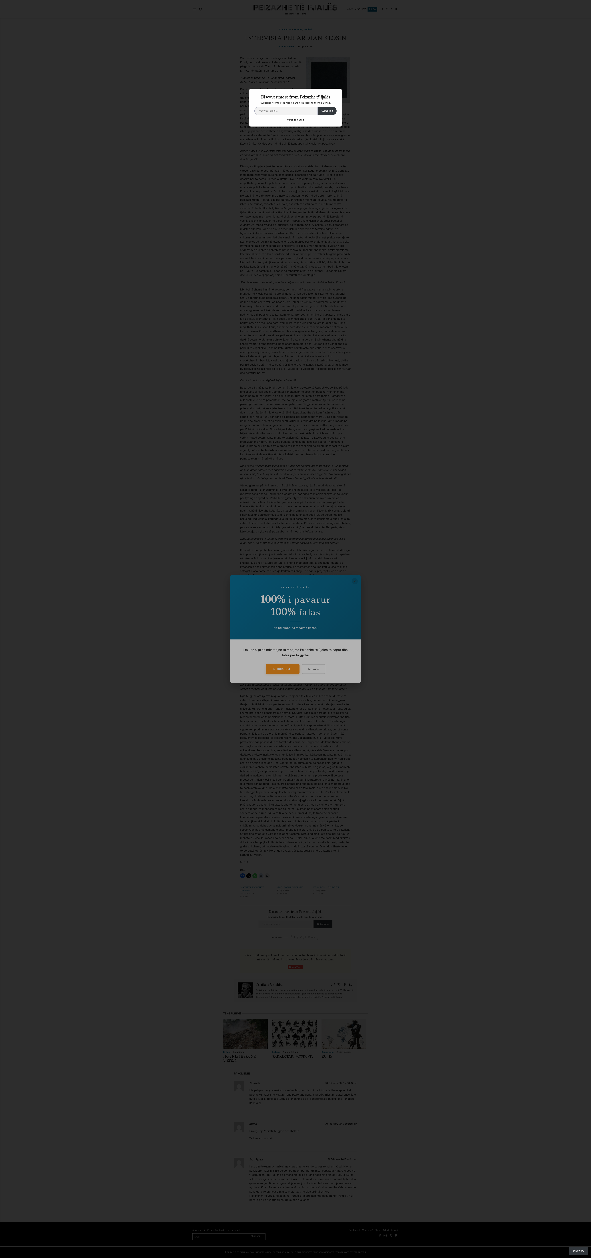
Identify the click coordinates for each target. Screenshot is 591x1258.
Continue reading (295, 119)
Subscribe (327, 110)
